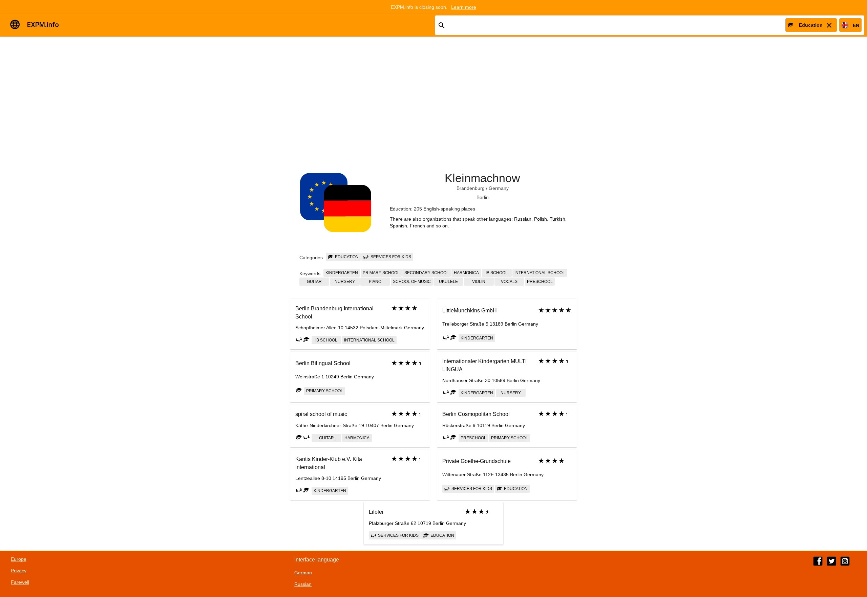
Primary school (381, 272)
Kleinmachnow (482, 178)
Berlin (483, 197)
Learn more (463, 7)
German (303, 572)
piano (375, 281)
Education (346, 257)
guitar (314, 281)
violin (478, 281)
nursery (345, 281)
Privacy (18, 570)
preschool (540, 281)
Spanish (398, 225)
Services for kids (390, 257)
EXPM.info (43, 25)
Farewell (20, 582)
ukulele (448, 281)
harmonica (466, 272)
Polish (540, 219)
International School (539, 272)
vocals (509, 281)
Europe (18, 559)
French (417, 225)
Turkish (557, 219)
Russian (522, 219)
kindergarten (341, 272)
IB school (497, 272)
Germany (499, 188)
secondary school (426, 272)
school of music (412, 281)
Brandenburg (471, 188)
